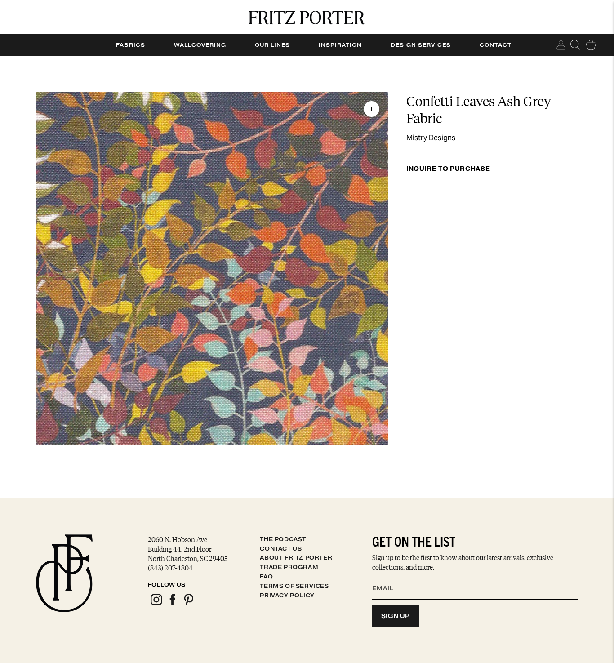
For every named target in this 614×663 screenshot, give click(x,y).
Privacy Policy (287, 595)
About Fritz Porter (296, 557)
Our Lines (272, 45)
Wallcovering (200, 45)
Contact (496, 45)
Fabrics (130, 45)
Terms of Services (294, 586)
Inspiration (340, 45)
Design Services (421, 45)
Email (388, 578)
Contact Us (281, 548)
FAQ (266, 576)
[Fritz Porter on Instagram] (156, 604)
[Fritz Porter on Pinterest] (188, 604)
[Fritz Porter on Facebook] (172, 604)
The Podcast (283, 539)
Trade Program (289, 567)
